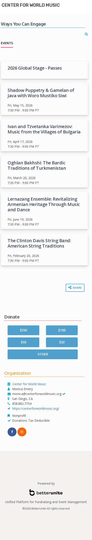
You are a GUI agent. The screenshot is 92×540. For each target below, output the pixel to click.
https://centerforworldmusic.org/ (35, 408)
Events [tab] (7, 43)
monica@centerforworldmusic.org (36, 394)
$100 (61, 330)
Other (43, 354)
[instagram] (21, 431)
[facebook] (12, 431)
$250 (23, 330)
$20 (62, 342)
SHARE (77, 287)
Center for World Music (31, 5)
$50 (23, 342)
